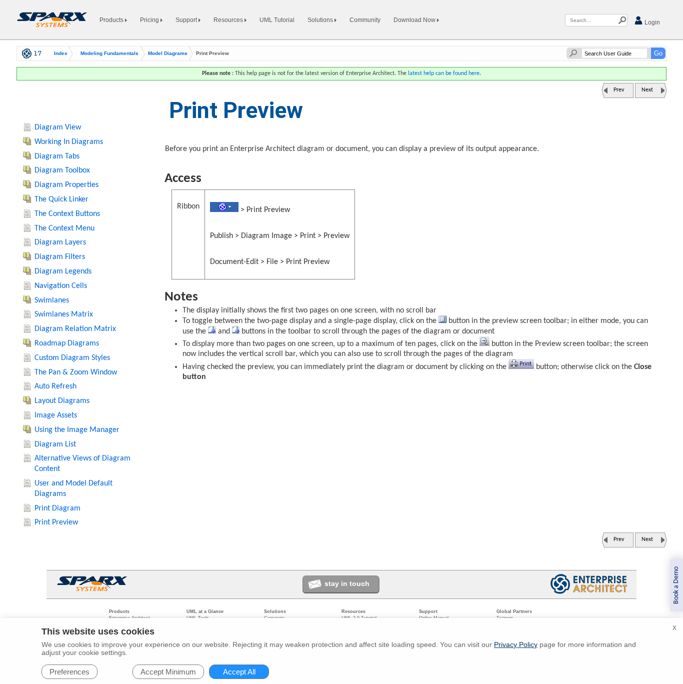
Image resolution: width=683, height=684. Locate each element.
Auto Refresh (55, 386)
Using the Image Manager (77, 430)
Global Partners (514, 611)
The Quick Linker (61, 200)
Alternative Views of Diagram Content (82, 463)
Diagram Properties (66, 185)
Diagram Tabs (57, 156)
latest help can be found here (444, 73)
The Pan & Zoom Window (75, 372)
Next (647, 90)
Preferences (70, 672)
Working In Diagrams (68, 142)
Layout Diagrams (62, 401)
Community (365, 20)
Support (187, 20)
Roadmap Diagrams (66, 344)
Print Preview (56, 522)
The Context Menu (64, 228)
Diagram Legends (63, 272)
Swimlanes (51, 300)
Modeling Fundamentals (109, 53)
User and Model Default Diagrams (73, 489)
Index (61, 53)
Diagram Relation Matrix (75, 329)
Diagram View (57, 128)
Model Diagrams (168, 53)
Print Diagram (57, 508)
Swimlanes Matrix (63, 314)
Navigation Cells (60, 286)
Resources (229, 20)
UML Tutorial (277, 20)
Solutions (321, 20)
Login (651, 22)
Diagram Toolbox (62, 170)
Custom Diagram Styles (72, 358)
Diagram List (55, 444)
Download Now (415, 20)
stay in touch (347, 584)
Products (112, 20)
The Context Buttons (67, 214)
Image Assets (55, 416)
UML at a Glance (205, 611)
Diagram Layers (60, 242)
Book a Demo (676, 585)
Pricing (150, 20)
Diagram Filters (59, 257)
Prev (619, 90)
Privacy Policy (516, 644)
